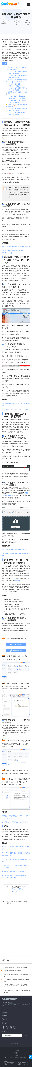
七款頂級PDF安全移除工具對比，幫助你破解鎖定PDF (17, 975)
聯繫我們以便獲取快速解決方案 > (18, 889)
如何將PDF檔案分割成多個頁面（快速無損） (15, 967)
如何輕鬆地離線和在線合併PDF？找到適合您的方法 (17, 986)
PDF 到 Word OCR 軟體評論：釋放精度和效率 (16, 247)
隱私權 (16, 1052)
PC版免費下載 (17, 644)
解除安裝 (16, 1056)
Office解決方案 (16, 23)
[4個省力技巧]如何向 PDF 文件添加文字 (14, 550)
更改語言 (16, 1043)
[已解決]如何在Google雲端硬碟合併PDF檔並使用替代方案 (17, 991)
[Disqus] (17, 932)
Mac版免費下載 (17, 650)
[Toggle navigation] (28, 4)
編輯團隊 (3, 23)
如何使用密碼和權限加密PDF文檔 (12, 970)
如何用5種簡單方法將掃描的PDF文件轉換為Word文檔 (17, 980)
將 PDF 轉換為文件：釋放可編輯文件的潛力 (15, 410)
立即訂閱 (26, 1035)
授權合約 (16, 1054)
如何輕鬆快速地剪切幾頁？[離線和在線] (14, 872)
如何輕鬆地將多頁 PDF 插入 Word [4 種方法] (15, 822)
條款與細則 (16, 1050)
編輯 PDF (17, 581)
